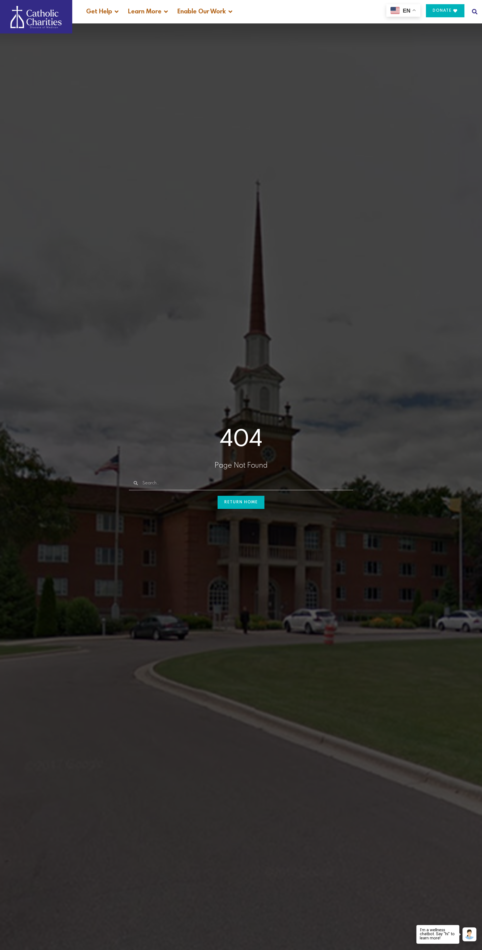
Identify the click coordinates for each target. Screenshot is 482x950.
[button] (474, 11)
